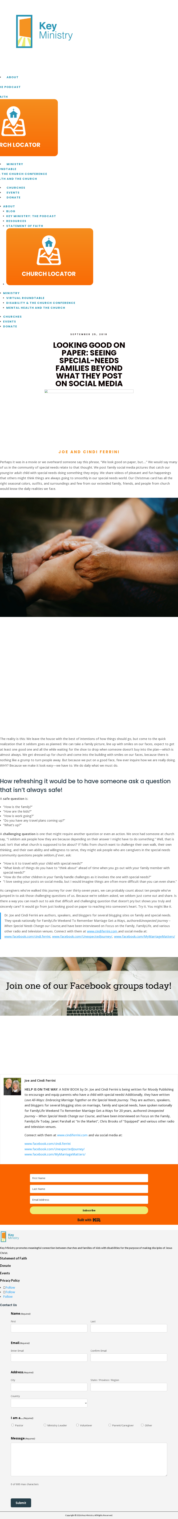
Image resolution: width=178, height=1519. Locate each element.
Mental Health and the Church (35, 308)
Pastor (19, 1425)
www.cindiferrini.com (72, 1135)
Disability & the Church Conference (40, 303)
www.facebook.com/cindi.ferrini (48, 1144)
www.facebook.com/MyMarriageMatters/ (55, 1154)
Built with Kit (89, 1220)
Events (13, 193)
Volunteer (86, 1425)
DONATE (14, 197)
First (13, 1321)
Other (148, 1425)
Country (15, 1396)
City (13, 1380)
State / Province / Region (105, 1380)
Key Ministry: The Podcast (31, 216)
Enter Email (17, 1350)
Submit (21, 1503)
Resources (16, 221)
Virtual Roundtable (25, 298)
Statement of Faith (24, 226)
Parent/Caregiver (123, 1425)
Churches (16, 188)
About (13, 77)
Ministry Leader (57, 1425)
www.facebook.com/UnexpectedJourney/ (55, 1149)
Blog (10, 211)
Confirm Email (99, 1350)
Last (93, 1321)
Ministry (15, 164)
